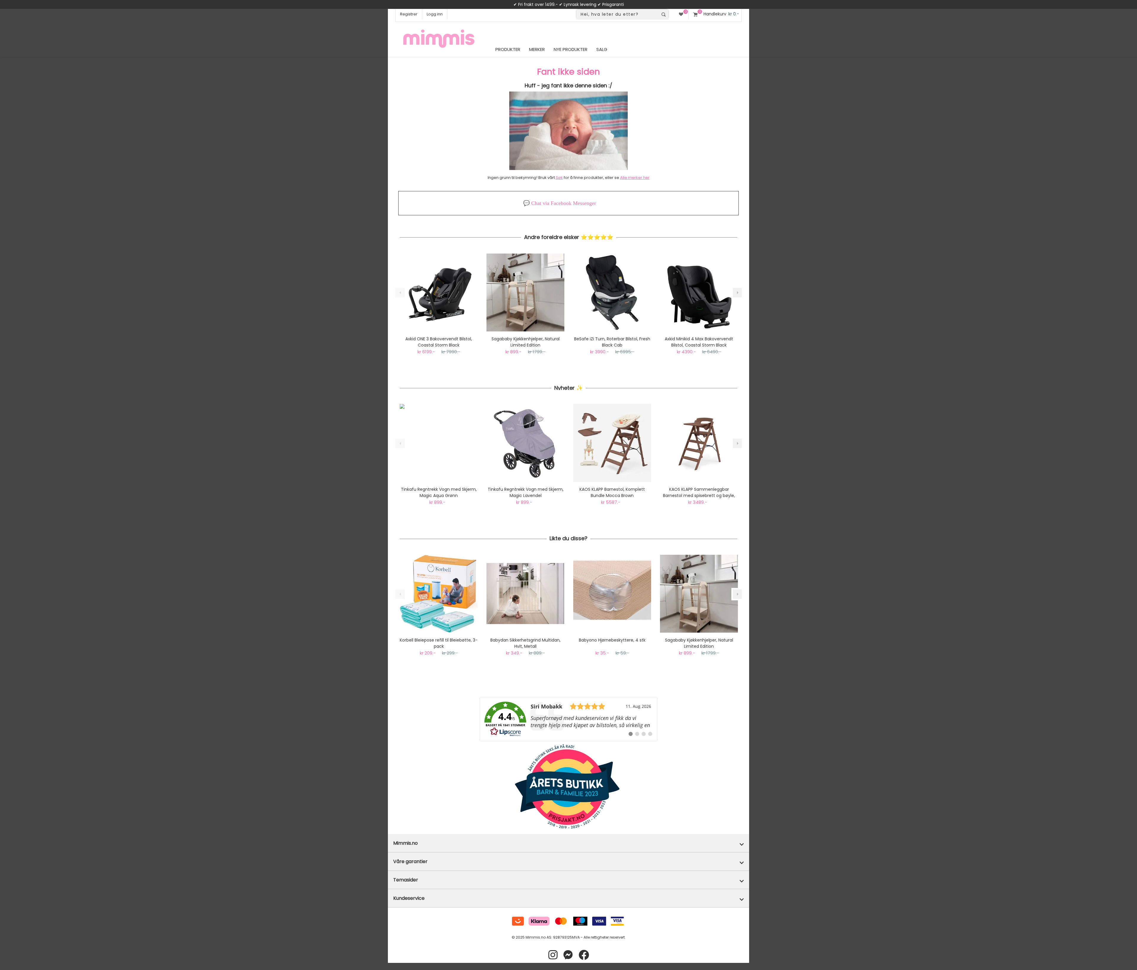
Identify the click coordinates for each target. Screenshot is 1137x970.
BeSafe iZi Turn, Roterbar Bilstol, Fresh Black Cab (612, 342)
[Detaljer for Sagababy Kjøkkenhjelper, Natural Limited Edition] (525, 292)
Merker (537, 49)
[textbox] (617, 14)
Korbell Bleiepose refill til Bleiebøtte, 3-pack (439, 643)
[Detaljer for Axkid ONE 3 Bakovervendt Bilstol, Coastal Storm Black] (439, 292)
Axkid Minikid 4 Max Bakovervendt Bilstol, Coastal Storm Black (699, 342)
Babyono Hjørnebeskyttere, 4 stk (612, 640)
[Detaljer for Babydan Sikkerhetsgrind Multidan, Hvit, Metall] (525, 594)
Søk (559, 177)
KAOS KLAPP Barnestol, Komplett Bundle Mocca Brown (612, 492)
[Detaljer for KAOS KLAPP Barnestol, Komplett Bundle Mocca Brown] (612, 443)
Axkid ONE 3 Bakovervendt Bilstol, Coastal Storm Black (438, 342)
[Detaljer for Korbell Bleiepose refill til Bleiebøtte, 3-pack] (439, 594)
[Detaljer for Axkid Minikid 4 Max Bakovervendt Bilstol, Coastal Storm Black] (699, 292)
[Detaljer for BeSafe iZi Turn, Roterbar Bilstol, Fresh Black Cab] (612, 292)
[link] (568, 719)
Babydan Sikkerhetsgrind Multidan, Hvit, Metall (525, 643)
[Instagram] (553, 955)
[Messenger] (568, 955)
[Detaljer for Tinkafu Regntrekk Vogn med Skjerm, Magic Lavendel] (525, 443)
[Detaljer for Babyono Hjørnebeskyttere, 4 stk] (612, 594)
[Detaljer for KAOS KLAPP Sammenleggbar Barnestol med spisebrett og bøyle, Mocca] (699, 443)
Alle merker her (635, 177)
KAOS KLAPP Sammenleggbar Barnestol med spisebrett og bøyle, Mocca (699, 492)
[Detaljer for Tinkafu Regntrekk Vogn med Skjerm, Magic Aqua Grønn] (439, 443)
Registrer (408, 14)
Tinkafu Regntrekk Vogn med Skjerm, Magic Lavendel (525, 492)
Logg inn (435, 14)
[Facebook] (584, 955)
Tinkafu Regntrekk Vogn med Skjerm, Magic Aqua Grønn (439, 492)
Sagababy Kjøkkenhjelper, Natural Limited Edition (526, 342)
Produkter (507, 49)
